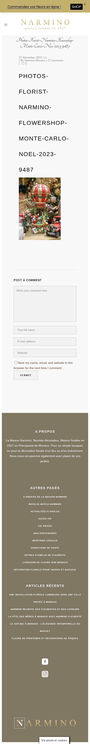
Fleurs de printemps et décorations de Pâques (45, 638)
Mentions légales (45, 540)
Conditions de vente (45, 548)
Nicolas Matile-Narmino (45, 504)
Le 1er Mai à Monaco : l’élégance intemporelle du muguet (45, 627)
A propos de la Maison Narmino (45, 497)
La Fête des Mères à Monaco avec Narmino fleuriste (45, 616)
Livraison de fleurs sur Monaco (45, 562)
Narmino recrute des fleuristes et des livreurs (45, 609)
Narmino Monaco (35, 60)
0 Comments (55, 60)
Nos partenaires (45, 533)
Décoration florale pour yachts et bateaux (45, 569)
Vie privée (45, 526)
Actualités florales (45, 511)
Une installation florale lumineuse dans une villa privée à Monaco (45, 598)
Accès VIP (45, 518)
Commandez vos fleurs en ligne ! (34, 6)
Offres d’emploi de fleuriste (45, 555)
